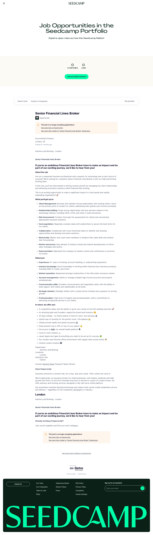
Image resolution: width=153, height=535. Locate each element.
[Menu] (4, 3)
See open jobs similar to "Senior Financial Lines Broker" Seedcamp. (65, 131)
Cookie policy (82, 474)
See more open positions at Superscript (76, 453)
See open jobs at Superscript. (52, 128)
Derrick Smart (49, 364)
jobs (23, 101)
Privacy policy (71, 474)
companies (39, 101)
